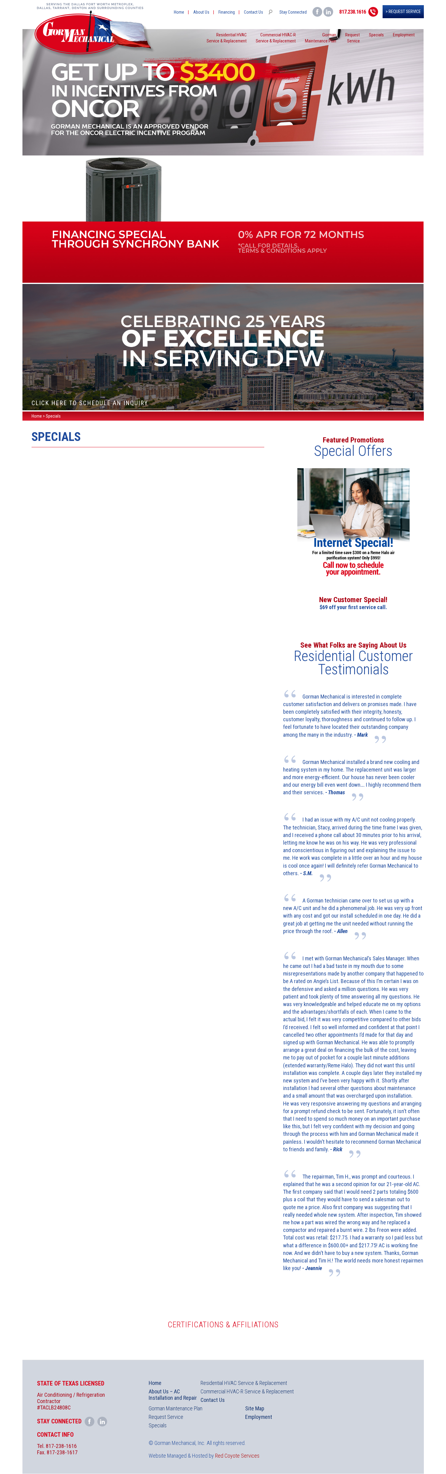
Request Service (166, 1417)
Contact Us (253, 12)
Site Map (254, 1408)
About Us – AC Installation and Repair (173, 1394)
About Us (201, 12)
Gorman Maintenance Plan (175, 1408)
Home (179, 12)
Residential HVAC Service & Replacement (244, 1383)
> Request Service (403, 11)
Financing (226, 12)
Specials (376, 35)
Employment (404, 35)
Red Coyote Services (237, 1455)
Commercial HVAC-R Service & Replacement (247, 1391)
